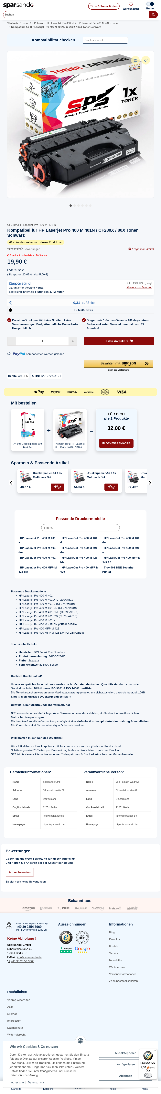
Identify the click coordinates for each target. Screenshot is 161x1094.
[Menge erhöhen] (73, 341)
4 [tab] (82, 205)
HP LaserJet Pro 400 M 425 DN (78, 559)
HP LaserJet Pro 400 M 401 (38, 557)
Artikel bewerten (20, 872)
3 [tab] (78, 205)
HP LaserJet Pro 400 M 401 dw (78, 550)
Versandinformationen (122, 974)
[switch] (148, 1075)
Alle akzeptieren (125, 1053)
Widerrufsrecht (16, 1034)
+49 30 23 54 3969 (22, 961)
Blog (112, 932)
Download (115, 939)
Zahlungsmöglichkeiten (123, 980)
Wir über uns (117, 967)
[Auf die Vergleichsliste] (135, 60)
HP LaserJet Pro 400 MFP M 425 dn (121, 559)
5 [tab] (86, 205)
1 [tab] (71, 205)
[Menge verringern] (11, 341)
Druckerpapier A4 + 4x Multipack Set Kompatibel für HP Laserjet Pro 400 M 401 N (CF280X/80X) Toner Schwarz (103, 475)
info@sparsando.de (29, 957)
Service (113, 953)
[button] (118, 366)
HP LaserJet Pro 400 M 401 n (120, 550)
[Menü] (154, 1051)
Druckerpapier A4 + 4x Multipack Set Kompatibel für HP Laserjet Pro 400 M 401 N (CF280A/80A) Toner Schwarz (49, 475)
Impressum (14, 1020)
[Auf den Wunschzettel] (145, 60)
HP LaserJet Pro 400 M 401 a (37, 540)
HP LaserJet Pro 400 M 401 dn (120, 540)
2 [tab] (74, 205)
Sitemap (12, 1013)
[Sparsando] (18, 5)
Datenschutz (15, 1027)
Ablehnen (125, 1075)
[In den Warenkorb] (57, 487)
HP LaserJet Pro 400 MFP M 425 (79, 569)
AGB (10, 1006)
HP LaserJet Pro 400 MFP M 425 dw (37, 569)
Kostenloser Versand (139, 287)
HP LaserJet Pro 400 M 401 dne (37, 550)
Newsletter (115, 960)
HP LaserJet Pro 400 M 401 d (78, 540)
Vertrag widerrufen (18, 999)
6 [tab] (90, 205)
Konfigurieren (125, 1064)
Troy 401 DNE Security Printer (118, 569)
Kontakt (114, 946)
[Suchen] (153, 14)
